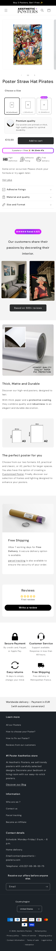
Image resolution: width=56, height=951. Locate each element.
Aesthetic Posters (24, 931)
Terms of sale (33, 940)
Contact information (15, 940)
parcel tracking (16, 560)
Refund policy (41, 931)
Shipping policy (45, 936)
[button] (6, 10)
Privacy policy (13, 936)
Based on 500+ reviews (28, 308)
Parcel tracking (14, 815)
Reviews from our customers (21, 745)
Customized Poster (13, 474)
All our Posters (13, 725)
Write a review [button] (28, 607)
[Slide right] (34, 75)
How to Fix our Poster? (17, 738)
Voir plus (7, 179)
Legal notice (47, 940)
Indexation (29, 945)
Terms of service (29, 936)
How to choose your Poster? (20, 731)
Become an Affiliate (16, 822)
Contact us (11, 808)
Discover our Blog (16, 784)
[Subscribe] (46, 886)
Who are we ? (13, 802)
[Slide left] (21, 75)
